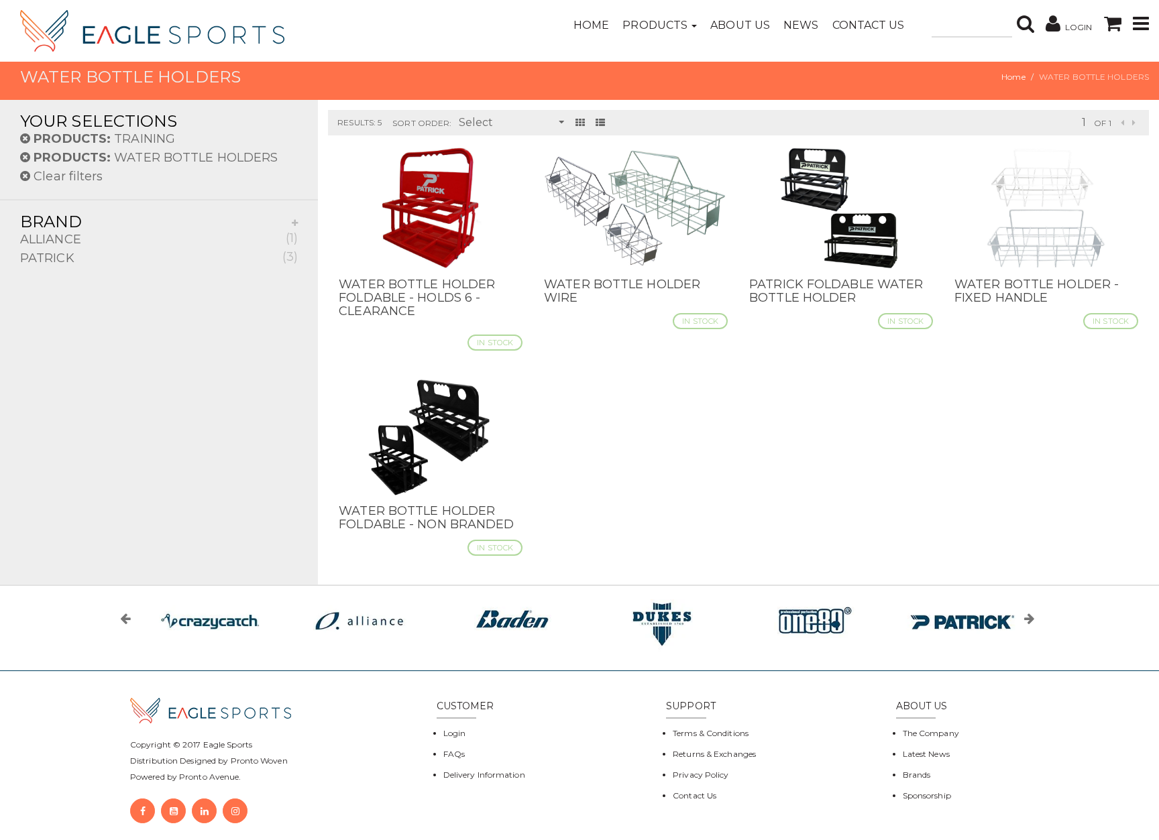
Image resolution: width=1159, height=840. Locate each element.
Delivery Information (484, 775)
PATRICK (159, 257)
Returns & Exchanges (714, 754)
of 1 (1102, 123)
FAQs (454, 754)
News (800, 25)
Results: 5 (359, 122)
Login (454, 733)
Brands (917, 775)
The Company (931, 733)
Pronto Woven (259, 761)
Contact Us (868, 25)
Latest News (926, 754)
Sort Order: (421, 123)
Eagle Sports (226, 744)
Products (656, 25)
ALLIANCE (159, 239)
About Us (740, 25)
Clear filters (66, 176)
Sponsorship (927, 795)
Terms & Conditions (711, 733)
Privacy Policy (700, 775)
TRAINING (104, 138)
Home (591, 25)
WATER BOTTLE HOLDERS (156, 157)
